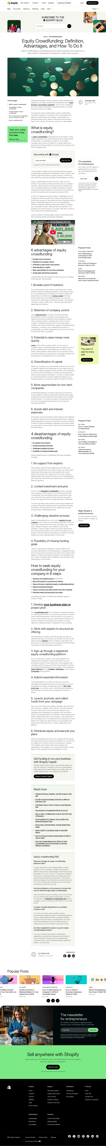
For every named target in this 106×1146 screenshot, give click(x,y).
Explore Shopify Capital (44, 776)
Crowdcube (35, 671)
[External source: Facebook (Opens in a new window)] (69, 1136)
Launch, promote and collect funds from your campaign (52, 590)
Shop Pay (88, 1093)
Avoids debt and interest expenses (45, 273)
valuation (45, 641)
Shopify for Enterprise (92, 1099)
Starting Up (26, 9)
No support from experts (41, 443)
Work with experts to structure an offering (48, 581)
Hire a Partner (51, 1096)
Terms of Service (30, 1137)
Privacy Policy (80, 1037)
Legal (30, 1102)
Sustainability (33, 1118)
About (30, 1090)
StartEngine (60, 669)
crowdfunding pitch (41, 612)
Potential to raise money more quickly (46, 264)
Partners (31, 1096)
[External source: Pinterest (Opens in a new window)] (97, 1136)
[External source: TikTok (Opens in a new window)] (88, 1136)
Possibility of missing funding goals (45, 451)
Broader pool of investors (42, 259)
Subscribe (93, 1030)
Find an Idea (16, 9)
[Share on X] (69, 955)
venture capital (57, 296)
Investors (31, 1093)
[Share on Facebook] (64, 955)
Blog (8, 9)
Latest (43, 9)
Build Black (32, 1121)
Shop (86, 1090)
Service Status (33, 1105)
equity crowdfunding (40, 137)
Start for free (92, 3)
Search (94, 9)
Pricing (44, 3)
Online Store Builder (53, 1118)
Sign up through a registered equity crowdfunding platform (53, 584)
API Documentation (72, 1093)
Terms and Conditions (84, 189)
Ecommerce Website (53, 1124)
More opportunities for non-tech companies (48, 270)
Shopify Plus (89, 1096)
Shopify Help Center (53, 1093)
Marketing (35, 9)
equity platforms (37, 669)
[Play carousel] (53, 1000)
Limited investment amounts (43, 445)
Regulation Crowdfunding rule (55, 899)
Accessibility (32, 1124)
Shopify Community (53, 1102)
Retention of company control (43, 262)
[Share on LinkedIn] (73, 955)
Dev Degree (70, 1096)
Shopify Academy (52, 1099)
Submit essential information (43, 587)
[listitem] (53, 986)
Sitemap (53, 1137)
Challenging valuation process (43, 448)
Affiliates (31, 1099)
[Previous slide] (48, 1000)
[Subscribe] (69, 26)
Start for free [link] (66, 160)
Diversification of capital (41, 267)
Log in (82, 3)
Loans (33, 345)
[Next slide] (57, 1000)
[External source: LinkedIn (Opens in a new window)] (92, 1136)
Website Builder (52, 1121)
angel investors (40, 315)
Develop (36, 579)
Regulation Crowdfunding (49, 491)
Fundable (51, 669)
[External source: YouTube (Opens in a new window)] (78, 1136)
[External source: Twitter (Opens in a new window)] (74, 1136)
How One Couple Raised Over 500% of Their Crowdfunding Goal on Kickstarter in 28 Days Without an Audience (51, 843)
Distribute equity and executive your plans (48, 592)
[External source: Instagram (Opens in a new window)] (83, 1136)
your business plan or (46, 579)
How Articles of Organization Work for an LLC (51, 810)
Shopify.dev (70, 1090)
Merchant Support (53, 1090)
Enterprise (51, 3)
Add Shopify (84, 525)
